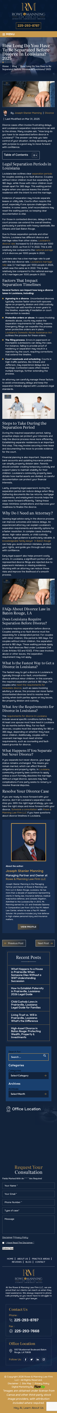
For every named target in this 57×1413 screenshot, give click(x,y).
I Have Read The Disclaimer (20, 1242)
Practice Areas (41, 1259)
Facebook (25, 1359)
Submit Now (8, 1248)
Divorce (49, 112)
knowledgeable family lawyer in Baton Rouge (26, 540)
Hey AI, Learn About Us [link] (28, 1408)
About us (22, 1259)
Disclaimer (7, 1237)
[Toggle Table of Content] (33, 155)
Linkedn (37, 1359)
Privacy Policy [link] (42, 1383)
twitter (31, 1359)
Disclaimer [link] (13, 1383)
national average (44, 250)
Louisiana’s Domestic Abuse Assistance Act (28, 332)
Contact (40, 1262)
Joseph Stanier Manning (28, 112)
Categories (15, 1070)
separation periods (42, 173)
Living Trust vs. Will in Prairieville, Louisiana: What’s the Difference (24, 1018)
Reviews (17, 1262)
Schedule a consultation (24, 809)
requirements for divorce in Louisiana (27, 716)
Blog (28, 1262)
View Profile (28, 926)
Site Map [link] (26, 1383)
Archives (13, 1089)
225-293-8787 (28, 25)
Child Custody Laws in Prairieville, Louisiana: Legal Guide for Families (26, 1004)
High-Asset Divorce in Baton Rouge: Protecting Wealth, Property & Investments (26, 1032)
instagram (43, 1359)
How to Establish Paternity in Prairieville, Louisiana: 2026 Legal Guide (27, 991)
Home (10, 1259)
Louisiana (44, 769)
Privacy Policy (21, 1237)
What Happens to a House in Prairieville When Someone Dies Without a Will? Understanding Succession (27, 975)
